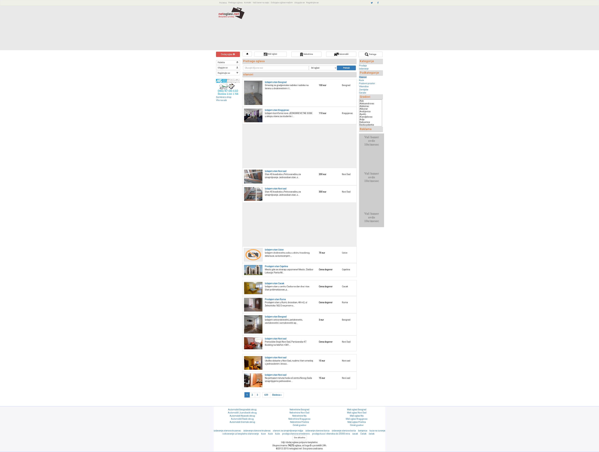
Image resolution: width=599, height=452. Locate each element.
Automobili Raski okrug (242, 419)
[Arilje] (370, 119)
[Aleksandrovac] (370, 103)
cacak (355, 433)
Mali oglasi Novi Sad (356, 412)
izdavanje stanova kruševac (257, 430)
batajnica (362, 430)
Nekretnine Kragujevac (299, 419)
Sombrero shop (223, 97)
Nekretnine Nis (299, 416)
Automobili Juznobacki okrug (242, 412)
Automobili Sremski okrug (242, 422)
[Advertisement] (321, 28)
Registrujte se (312, 2)
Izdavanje (364, 68)
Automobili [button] (343, 54)
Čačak (363, 433)
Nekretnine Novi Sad (299, 412)
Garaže (362, 92)
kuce (263, 433)
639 (266, 395)
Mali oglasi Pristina (357, 422)
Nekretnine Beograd (299, 409)
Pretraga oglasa (235, 2)
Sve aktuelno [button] (299, 438)
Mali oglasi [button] (272, 54)
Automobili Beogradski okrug (242, 409)
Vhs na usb (221, 100)
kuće (270, 433)
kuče (277, 433)
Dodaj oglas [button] (227, 54)
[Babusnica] (370, 122)
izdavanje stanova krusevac (227, 430)
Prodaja (363, 65)
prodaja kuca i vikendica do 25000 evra (331, 433)
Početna (223, 3)
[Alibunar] (370, 109)
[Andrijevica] (370, 111)
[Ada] (370, 101)
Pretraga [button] (372, 54)
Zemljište (363, 89)
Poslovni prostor (367, 83)
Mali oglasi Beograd (356, 409)
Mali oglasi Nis (357, 416)
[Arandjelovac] (370, 117)
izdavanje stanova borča (344, 430)
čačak (372, 433)
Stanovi (363, 77)
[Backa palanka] (370, 124)
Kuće (361, 80)
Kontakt (247, 2)
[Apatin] (370, 114)
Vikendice (364, 86)
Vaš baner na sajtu (261, 2)
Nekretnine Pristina (299, 422)
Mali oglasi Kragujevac (357, 419)
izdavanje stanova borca (317, 430)
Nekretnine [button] (308, 54)
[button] (247, 54)
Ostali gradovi (299, 425)
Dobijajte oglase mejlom (282, 2)
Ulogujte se (299, 2)
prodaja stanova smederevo (296, 433)
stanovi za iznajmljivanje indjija (288, 430)
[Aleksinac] (370, 106)
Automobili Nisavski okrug (242, 416)
